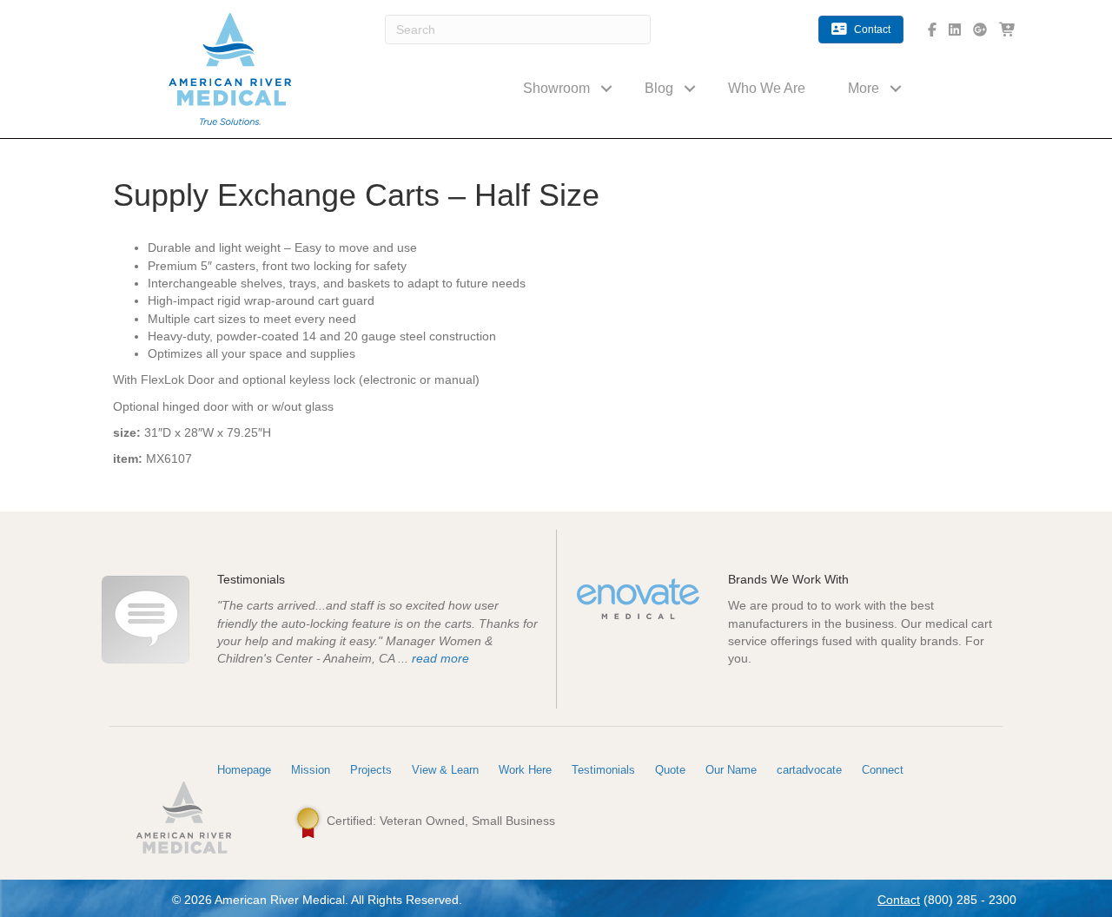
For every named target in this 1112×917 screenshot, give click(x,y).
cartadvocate (809, 769)
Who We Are (766, 88)
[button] (606, 88)
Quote (670, 769)
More (863, 88)
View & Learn (445, 769)
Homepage (244, 769)
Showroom (556, 88)
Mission (310, 769)
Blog (659, 88)
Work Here (525, 769)
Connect (883, 769)
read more (440, 658)
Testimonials (603, 769)
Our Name (731, 769)
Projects (371, 769)
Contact (898, 900)
